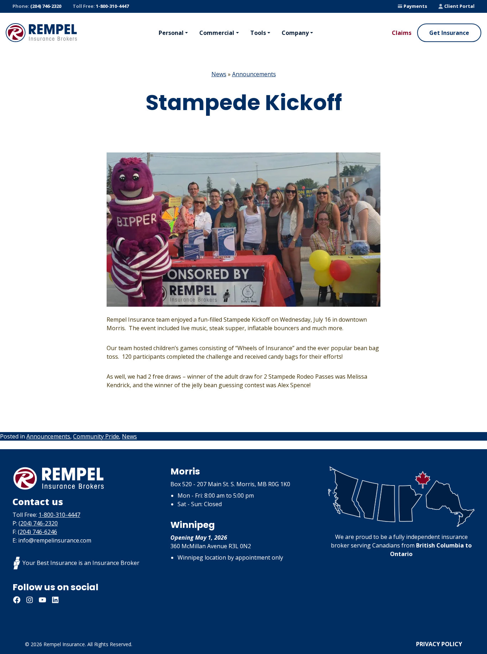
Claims (401, 33)
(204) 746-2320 (36, 6)
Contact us (37, 501)
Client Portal (459, 6)
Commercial (216, 33)
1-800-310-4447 (101, 6)
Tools (258, 33)
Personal (171, 33)
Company (295, 33)
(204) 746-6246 (37, 532)
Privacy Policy (439, 644)
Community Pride (96, 436)
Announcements (254, 74)
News (218, 74)
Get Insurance (449, 33)
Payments (415, 6)
